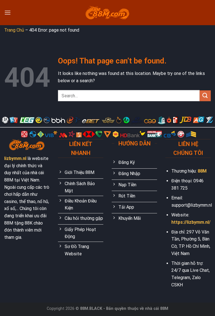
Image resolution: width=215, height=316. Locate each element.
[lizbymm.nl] (107, 13)
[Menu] (7, 12)
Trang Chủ (14, 30)
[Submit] (205, 95)
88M (202, 171)
